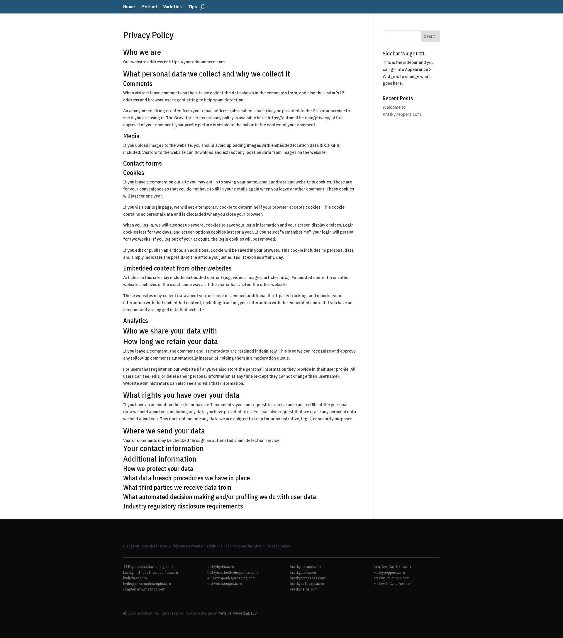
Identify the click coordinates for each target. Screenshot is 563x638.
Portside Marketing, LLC (237, 613)
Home (129, 7)
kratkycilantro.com (392, 566)
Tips (192, 7)
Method (149, 7)
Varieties (172, 7)
